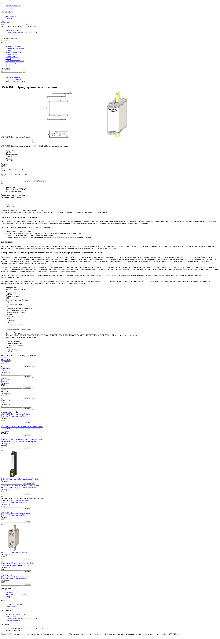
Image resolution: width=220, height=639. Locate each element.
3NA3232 (4, 402)
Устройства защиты (13, 80)
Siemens (9, 156)
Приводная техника (13, 46)
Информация (6, 589)
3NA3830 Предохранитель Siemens (14, 416)
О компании (10, 592)
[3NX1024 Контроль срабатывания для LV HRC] (20, 485)
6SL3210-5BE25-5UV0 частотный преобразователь (21, 429)
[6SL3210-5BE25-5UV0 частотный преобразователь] (22, 427)
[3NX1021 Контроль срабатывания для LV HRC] (13, 477)
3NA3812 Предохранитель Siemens (14, 502)
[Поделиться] (2, 183)
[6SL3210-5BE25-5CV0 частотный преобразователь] (22, 439)
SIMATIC (9, 50)
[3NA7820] (5, 389)
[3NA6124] (5, 379)
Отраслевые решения (14, 63)
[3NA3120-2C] (7, 358)
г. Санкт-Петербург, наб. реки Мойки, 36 (21, 32)
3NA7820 (4, 392)
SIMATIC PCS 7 (12, 57)
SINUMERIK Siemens (14, 604)
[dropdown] (2, 2)
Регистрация (10, 18)
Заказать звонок (12, 30)
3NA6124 (4, 381)
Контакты (9, 8)
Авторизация (11, 16)
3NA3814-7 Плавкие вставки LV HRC (16, 565)
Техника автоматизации (15, 48)
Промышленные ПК (13, 52)
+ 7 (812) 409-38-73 (28, 26)
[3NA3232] (5, 400)
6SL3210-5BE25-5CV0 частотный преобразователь (21, 441)
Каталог (4, 600)
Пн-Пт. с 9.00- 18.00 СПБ (15, 614)
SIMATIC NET (11, 55)
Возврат (9, 597)
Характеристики (12, 207)
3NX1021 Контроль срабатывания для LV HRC (19, 479)
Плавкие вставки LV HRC (16, 82)
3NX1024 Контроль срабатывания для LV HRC (19, 488)
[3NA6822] (5, 368)
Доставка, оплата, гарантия (16, 594)
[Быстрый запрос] (2, 425)
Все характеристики (13, 191)
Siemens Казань (11, 606)
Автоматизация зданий (15, 61)
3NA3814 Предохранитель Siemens (14, 515)
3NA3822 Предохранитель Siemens (14, 578)
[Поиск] (27, 24)
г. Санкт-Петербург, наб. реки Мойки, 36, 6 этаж (24, 628)
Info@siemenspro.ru (13, 6)
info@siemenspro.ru (13, 620)
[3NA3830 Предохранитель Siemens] (15, 414)
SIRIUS (8, 59)
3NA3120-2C (6, 360)
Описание (9, 204)
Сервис (8, 65)
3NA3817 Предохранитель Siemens (14, 552)
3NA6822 (4, 370)
